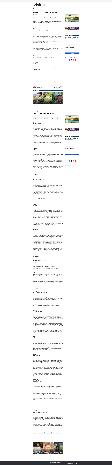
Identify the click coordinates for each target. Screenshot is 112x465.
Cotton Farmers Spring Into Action (58, 102)
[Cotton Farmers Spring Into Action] (58, 98)
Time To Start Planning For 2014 (58, 87)
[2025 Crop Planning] (38, 98)
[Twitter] (77, 0)
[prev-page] (33, 105)
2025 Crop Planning (37, 102)
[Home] (33, 8)
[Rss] (78, 0)
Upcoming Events (69, 64)
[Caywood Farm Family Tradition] (48, 98)
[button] (77, 8)
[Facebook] (76, 0)
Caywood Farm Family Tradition (47, 102)
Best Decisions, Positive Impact (37, 87)
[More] (61, 82)
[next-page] (34, 105)
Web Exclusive (35, 10)
